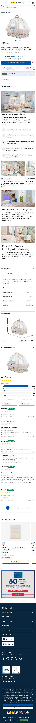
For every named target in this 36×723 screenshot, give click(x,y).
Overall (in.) (4, 341)
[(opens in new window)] (3, 658)
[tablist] (18, 273)
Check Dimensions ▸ (29, 74)
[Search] (2, 7)
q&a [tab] (26, 273)
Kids (9, 12)
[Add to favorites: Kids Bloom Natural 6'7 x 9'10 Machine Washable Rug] (27, 524)
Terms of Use (14, 720)
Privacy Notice (6, 720)
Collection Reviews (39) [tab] (27, 399)
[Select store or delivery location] (6, 2)
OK (18, 705)
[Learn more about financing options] (18, 595)
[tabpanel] (18, 292)
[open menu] (3, 2)
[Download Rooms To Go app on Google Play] (8, 644)
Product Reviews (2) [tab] (9, 399)
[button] (18, 386)
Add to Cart (15, 561)
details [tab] (10, 273)
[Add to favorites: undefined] (33, 62)
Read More (6, 283)
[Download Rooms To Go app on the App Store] (8, 639)
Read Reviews (16, 52)
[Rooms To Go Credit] (18, 581)
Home (3, 12)
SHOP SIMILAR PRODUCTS (16, 63)
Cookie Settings (24, 720)
